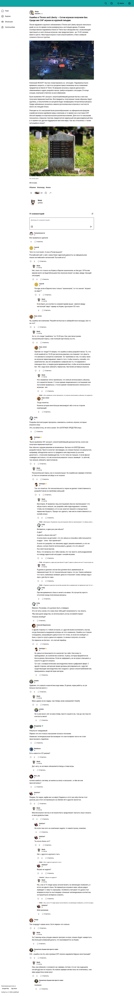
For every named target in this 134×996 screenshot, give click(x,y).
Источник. (33, 183)
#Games (32, 187)
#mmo (48, 187)
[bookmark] (45, 192)
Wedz (37, 12)
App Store (14, 988)
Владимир (37, 726)
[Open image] (61, 60)
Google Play (5, 988)
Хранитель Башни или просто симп (46, 949)
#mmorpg (40, 187)
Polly (35, 417)
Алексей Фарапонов (44, 625)
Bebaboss (37, 748)
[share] (50, 192)
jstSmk (36, 681)
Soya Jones (38, 316)
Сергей (36, 247)
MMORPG (38, 13)
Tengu (36, 919)
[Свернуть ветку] (30, 261)
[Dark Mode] (112, 3)
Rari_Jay (37, 776)
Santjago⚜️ (38, 437)
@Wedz (40, 203)
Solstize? (37, 792)
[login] (129, 3)
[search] (106, 3)
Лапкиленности (39, 233)
